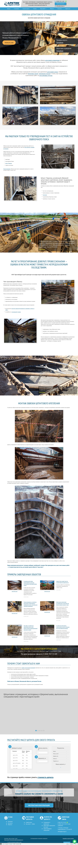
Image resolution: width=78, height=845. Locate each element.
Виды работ (43, 8)
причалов (45, 194)
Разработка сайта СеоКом (68, 838)
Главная (8, 8)
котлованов (5, 148)
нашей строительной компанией (28, 667)
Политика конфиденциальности (16, 839)
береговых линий (33, 73)
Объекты (52, 8)
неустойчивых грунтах (45, 75)
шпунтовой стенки (52, 72)
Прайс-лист (67, 8)
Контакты (60, 8)
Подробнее (59, 42)
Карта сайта (6, 839)
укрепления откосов (44, 73)
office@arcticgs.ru (60, 6)
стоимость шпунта (45, 777)
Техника (35, 8)
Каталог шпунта (26, 8)
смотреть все (14, 591)
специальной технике (16, 312)
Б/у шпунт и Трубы (30, 824)
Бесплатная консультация (39, 805)
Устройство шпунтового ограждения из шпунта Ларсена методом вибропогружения (62, 627)
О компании (16, 8)
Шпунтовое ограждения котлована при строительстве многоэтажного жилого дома (62, 603)
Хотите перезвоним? (60, 3)
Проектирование (6, 169)
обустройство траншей (29, 147)
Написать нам (9, 42)
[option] (39, 710)
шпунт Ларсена (8, 163)
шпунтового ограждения (52, 60)
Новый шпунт (29, 822)
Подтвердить (66, 842)
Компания (10, 821)
